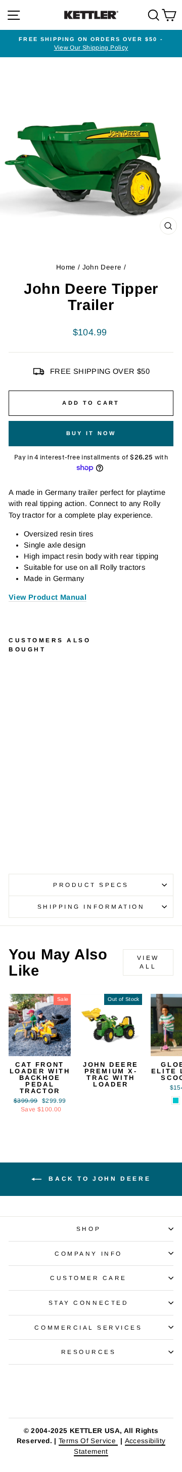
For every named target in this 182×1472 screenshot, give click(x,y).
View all (148, 962)
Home (65, 267)
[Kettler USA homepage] (91, 1391)
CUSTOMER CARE (88, 1277)
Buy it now (91, 433)
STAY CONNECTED (88, 1302)
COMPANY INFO (88, 1253)
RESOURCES (88, 1351)
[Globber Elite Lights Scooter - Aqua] (175, 1100)
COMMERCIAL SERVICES (88, 1327)
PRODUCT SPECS (91, 884)
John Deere (102, 267)
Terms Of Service (88, 1441)
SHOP (88, 1228)
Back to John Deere (98, 1178)
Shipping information (91, 906)
